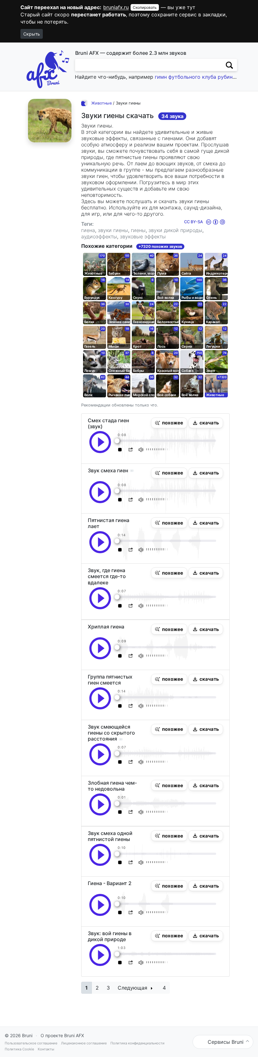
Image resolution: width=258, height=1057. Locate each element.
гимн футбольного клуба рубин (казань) (205, 77)
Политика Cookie (19, 1049)
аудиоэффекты (99, 236)
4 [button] (164, 988)
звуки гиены (113, 230)
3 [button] (108, 988)
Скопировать (145, 7)
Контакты (46, 1049)
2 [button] (97, 988)
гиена (88, 230)
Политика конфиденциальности (137, 1043)
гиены (138, 230)
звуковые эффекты (143, 236)
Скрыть (31, 34)
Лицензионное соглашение (84, 1043)
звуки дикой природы (175, 230)
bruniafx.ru (116, 7)
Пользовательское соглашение (31, 1043)
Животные (101, 103)
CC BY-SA (194, 221)
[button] (169, 423)
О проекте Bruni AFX (62, 1035)
